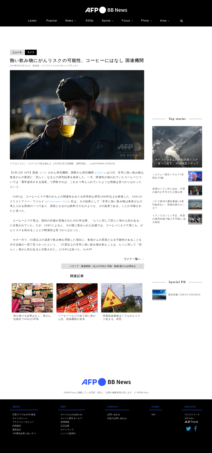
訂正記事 (65, 426)
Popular (51, 20)
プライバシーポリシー (23, 422)
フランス (72, 65)
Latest (32, 20)
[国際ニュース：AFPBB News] (106, 10)
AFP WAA (189, 418)
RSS (153, 414)
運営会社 (16, 429)
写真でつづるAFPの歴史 (24, 414)
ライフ (30, 52)
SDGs (90, 20)
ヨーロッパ (61, 65)
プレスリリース (192, 414)
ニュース (17, 52)
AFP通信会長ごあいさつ (24, 433)
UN (43, 172)
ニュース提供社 (68, 433)
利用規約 (16, 426)
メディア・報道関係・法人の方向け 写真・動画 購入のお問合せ (105, 266)
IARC (100, 172)
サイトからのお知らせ (71, 414)
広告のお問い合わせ (117, 418)
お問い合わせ (113, 414)
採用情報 (65, 422)
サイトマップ (67, 429)
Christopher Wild (57, 201)
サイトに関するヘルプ (71, 418)
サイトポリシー (19, 418)
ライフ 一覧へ (133, 259)
